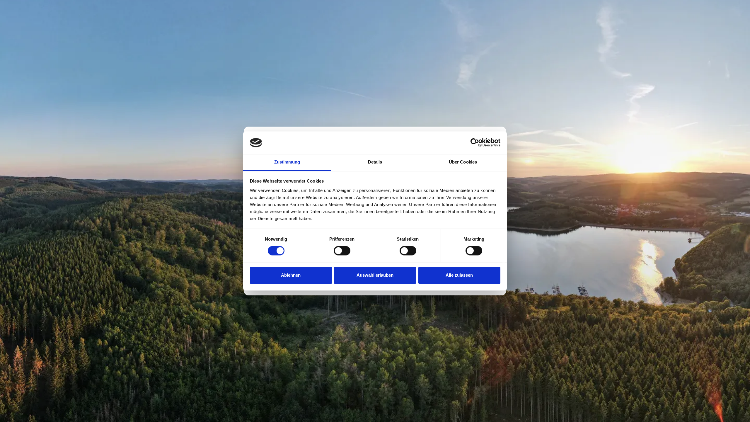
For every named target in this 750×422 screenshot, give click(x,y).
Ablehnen (291, 275)
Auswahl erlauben (375, 275)
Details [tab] (375, 161)
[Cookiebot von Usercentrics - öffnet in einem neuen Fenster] (474, 142)
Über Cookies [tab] (463, 161)
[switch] (342, 251)
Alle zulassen (459, 275)
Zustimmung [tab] (287, 161)
